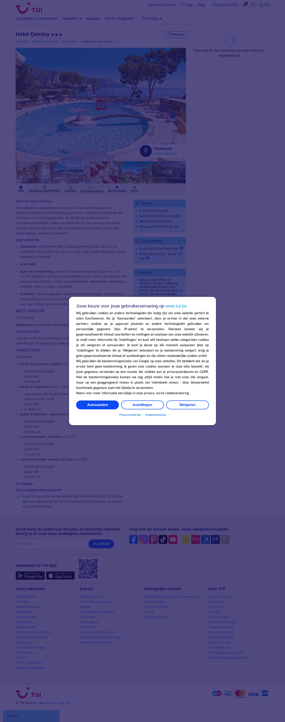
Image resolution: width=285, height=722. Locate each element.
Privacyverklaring (130, 415)
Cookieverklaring (155, 415)
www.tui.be (176, 306)
